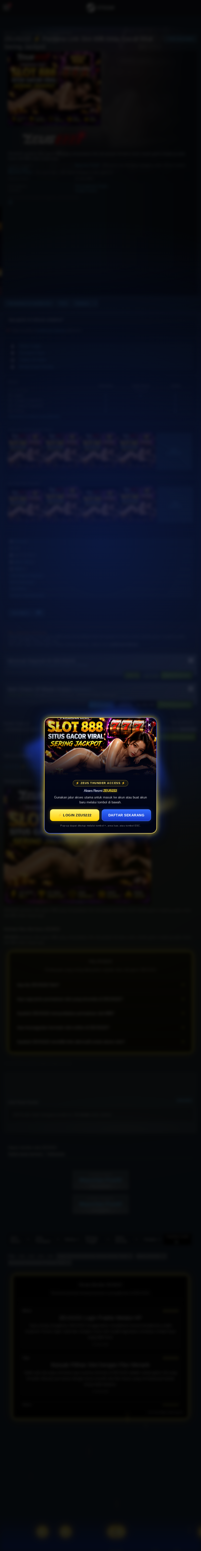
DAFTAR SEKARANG (126, 815)
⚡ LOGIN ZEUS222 (75, 815)
